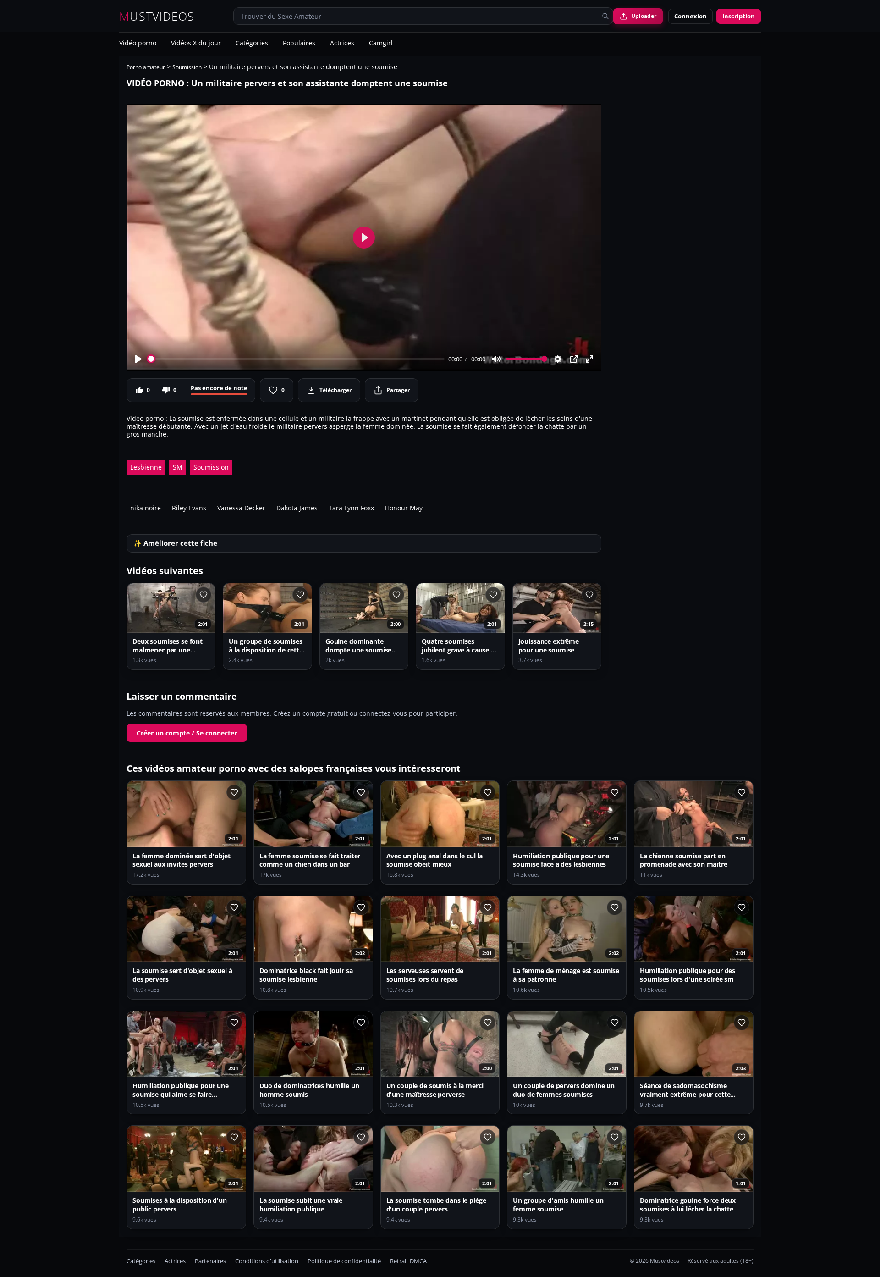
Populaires (299, 43)
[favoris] (203, 595)
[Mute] (496, 359)
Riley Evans (189, 507)
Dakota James (297, 507)
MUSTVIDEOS (157, 16)
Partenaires (210, 1261)
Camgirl (381, 43)
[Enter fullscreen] (589, 359)
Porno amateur (145, 67)
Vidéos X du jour (196, 43)
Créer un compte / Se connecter (187, 733)
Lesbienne (146, 467)
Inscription (738, 16)
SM (177, 467)
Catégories (252, 43)
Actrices (342, 43)
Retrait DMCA (408, 1261)
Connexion (690, 16)
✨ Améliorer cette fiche (175, 543)
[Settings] (557, 359)
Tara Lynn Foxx (351, 507)
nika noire (145, 507)
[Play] (138, 359)
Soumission (187, 67)
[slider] (296, 358)
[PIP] (573, 359)
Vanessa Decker (241, 507)
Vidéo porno (137, 43)
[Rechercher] (605, 16)
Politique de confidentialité (344, 1261)
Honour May (404, 507)
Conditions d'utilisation (266, 1261)
